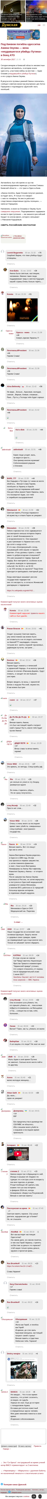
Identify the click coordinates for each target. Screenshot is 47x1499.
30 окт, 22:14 (25, 660)
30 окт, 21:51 (30, 449)
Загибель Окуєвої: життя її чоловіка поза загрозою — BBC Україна (28, 978)
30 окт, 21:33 (20, 294)
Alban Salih (12, 1093)
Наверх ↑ (7, 1449)
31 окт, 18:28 (25, 1392)
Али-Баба (14, 271)
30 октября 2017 (8, 59)
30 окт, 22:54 (25, 844)
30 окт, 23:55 (28, 1000)
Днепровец (18, 1111)
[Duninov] (2, 660)
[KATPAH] (7, 955)
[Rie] (5, 779)
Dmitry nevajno (13, 1354)
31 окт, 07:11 (26, 1171)
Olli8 (9, 929)
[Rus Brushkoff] (2, 1263)
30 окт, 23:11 (20, 779)
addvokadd (18, 449)
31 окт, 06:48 (27, 1145)
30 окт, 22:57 (19, 929)
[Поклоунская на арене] (2, 1208)
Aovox (9, 1077)
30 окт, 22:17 (25, 700)
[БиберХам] (5, 1041)
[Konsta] (2, 294)
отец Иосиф (12, 805)
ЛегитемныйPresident (17, 350)
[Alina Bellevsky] (2, 386)
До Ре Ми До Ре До (18, 717)
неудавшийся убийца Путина (22, 74)
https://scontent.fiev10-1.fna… (20, 1266)
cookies (26, 1496)
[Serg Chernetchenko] (5, 1284)
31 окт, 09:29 (28, 955)
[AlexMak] (4, 1232)
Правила (37, 1446)
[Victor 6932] (2, 764)
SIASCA (14, 1392)
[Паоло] (3, 844)
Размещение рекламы (23, 1490)
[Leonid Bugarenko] (2, 252)
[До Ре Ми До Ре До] (4, 723)
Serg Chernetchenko (18, 1284)
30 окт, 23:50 (23, 1057)
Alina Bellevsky (13, 386)
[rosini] (4, 698)
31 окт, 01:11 (26, 1041)
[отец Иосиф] (2, 805)
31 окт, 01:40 (20, 1077)
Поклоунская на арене (17, 1208)
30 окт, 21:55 (32, 430)
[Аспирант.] (2, 1145)
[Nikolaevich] (2, 510)
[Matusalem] (2, 528)
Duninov (10, 660)
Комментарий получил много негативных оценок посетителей (21, 603)
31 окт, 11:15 (34, 1319)
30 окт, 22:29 (36, 743)
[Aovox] (2, 1077)
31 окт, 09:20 (27, 1263)
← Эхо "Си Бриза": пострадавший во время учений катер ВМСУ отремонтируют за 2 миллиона (23, 1464)
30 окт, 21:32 (30, 253)
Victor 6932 (12, 764)
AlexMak (14, 1232)
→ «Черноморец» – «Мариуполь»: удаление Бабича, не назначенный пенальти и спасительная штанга (23, 1472)
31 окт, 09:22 (27, 1302)
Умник (12, 1026)
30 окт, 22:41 (24, 764)
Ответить (11, 264)
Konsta (10, 294)
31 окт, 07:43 (38, 1208)
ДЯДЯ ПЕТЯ (20, 743)
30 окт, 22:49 (25, 805)
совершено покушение (10, 211)
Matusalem (11, 528)
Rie (11, 779)
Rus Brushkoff (13, 1263)
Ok (34, 1496)
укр (39, 25)
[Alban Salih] (2, 1092)
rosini (12, 700)
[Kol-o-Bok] (8, 430)
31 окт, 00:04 (23, 1026)
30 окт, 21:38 (36, 332)
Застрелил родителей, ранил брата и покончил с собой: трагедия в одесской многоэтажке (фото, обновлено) (12, 18)
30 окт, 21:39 (34, 350)
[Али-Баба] (5, 270)
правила (34, 613)
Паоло (12, 844)
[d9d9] (3, 1057)
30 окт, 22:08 (23, 611)
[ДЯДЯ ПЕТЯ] (6, 744)
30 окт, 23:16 (21, 906)
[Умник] (5, 1026)
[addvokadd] (6, 449)
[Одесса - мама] (7, 333)
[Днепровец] (6, 1111)
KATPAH (17, 955)
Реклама (23, 40)
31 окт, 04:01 (34, 1111)
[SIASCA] (4, 1392)
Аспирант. (11, 1145)
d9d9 (10, 1057)
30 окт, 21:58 (28, 510)
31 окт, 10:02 (26, 271)
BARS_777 (11, 478)
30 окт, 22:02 (31, 629)
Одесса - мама (22, 332)
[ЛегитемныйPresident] (2, 350)
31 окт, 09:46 (35, 1284)
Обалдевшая (21, 1319)
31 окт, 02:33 (28, 1093)
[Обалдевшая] (7, 1319)
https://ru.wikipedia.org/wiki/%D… (21, 591)
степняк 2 (14, 1171)
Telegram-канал (16, 1492)
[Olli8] (3, 929)
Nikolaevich (12, 510)
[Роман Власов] (2, 628)
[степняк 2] (4, 1174)
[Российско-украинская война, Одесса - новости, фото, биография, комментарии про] (6, 237)
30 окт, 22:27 (37, 717)
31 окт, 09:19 (29, 1232)
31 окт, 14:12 (27, 1354)
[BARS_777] (2, 478)
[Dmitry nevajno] (2, 1353)
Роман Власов (13, 629)
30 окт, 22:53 (27, 821)
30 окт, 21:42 (31, 386)
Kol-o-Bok (20, 430)
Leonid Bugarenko (15, 253)
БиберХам (15, 1041)
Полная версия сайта (8, 1490)
